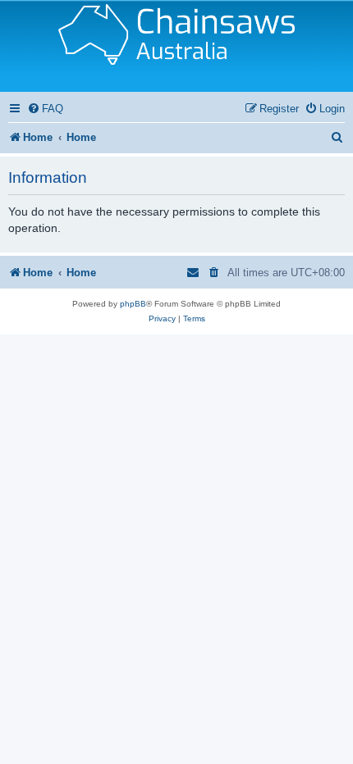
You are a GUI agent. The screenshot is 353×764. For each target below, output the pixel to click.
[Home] (176, 46)
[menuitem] (45, 109)
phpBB (133, 303)
